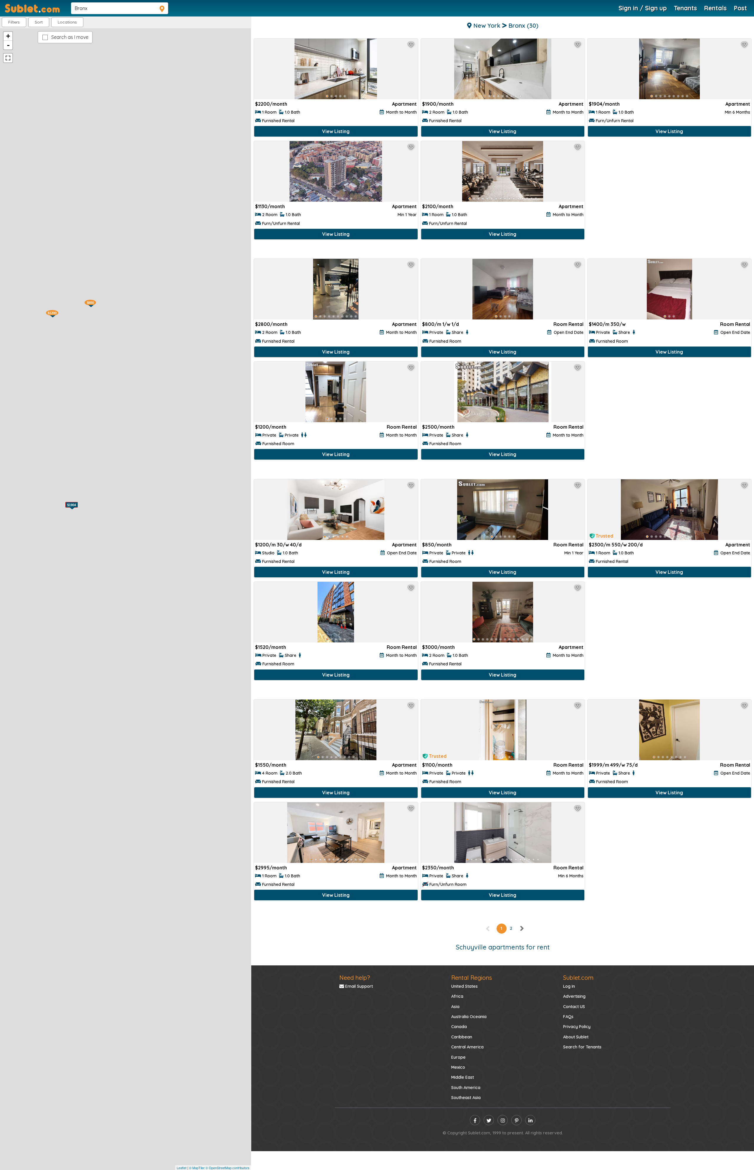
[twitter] (489, 1120)
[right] (521, 928)
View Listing (336, 131)
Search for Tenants (582, 1047)
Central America (467, 1047)
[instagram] (502, 1120)
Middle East (462, 1077)
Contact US (574, 1006)
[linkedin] (530, 1120)
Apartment (404, 104)
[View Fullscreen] (8, 58)
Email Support (358, 986)
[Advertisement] (669, 199)
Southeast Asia (466, 1097)
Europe (458, 1057)
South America (465, 1087)
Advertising (574, 996)
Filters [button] (14, 22)
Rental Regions (471, 977)
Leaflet (181, 1167)
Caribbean (461, 1037)
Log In (569, 986)
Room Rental (568, 324)
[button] (67, 22)
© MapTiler (197, 1167)
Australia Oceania (469, 1016)
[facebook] (475, 1120)
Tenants (685, 8)
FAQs (568, 1016)
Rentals (715, 8)
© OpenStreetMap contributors (227, 1167)
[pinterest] (516, 1120)
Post (740, 8)
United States (464, 986)
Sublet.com (578, 977)
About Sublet (575, 1037)
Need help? (354, 977)
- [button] (8, 45)
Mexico (458, 1067)
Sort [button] (39, 22)
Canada (459, 1026)
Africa (457, 996)
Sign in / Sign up (643, 8)
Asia (455, 1006)
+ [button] (8, 36)
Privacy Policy (577, 1026)
